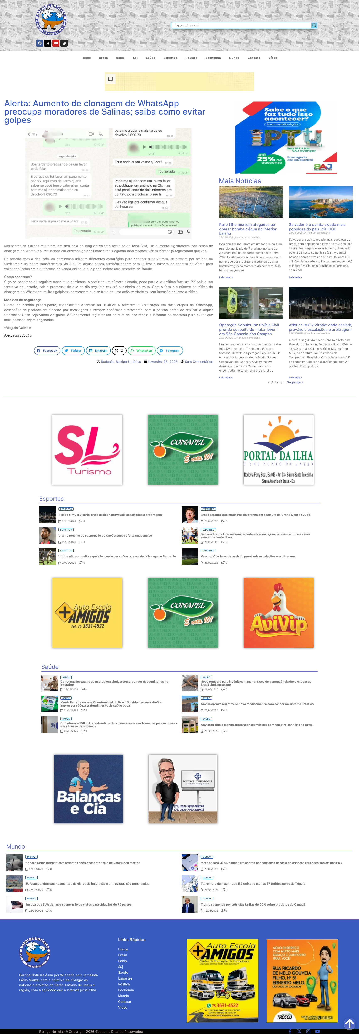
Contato (254, 58)
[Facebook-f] (290, 1031)
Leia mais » (226, 277)
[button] (47, 350)
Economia (213, 58)
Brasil (103, 58)
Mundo (234, 58)
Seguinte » (295, 382)
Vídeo (273, 58)
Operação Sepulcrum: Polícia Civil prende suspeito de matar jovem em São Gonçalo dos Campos (249, 329)
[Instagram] (64, 43)
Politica (191, 58)
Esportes (170, 58)
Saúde (150, 58)
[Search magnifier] (314, 25)
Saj (135, 58)
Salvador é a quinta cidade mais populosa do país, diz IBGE (317, 226)
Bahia (120, 58)
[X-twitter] (47, 43)
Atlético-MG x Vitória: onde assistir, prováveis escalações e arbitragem (320, 327)
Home (86, 58)
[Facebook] (39, 43)
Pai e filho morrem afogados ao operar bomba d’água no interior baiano (248, 229)
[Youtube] (55, 43)
